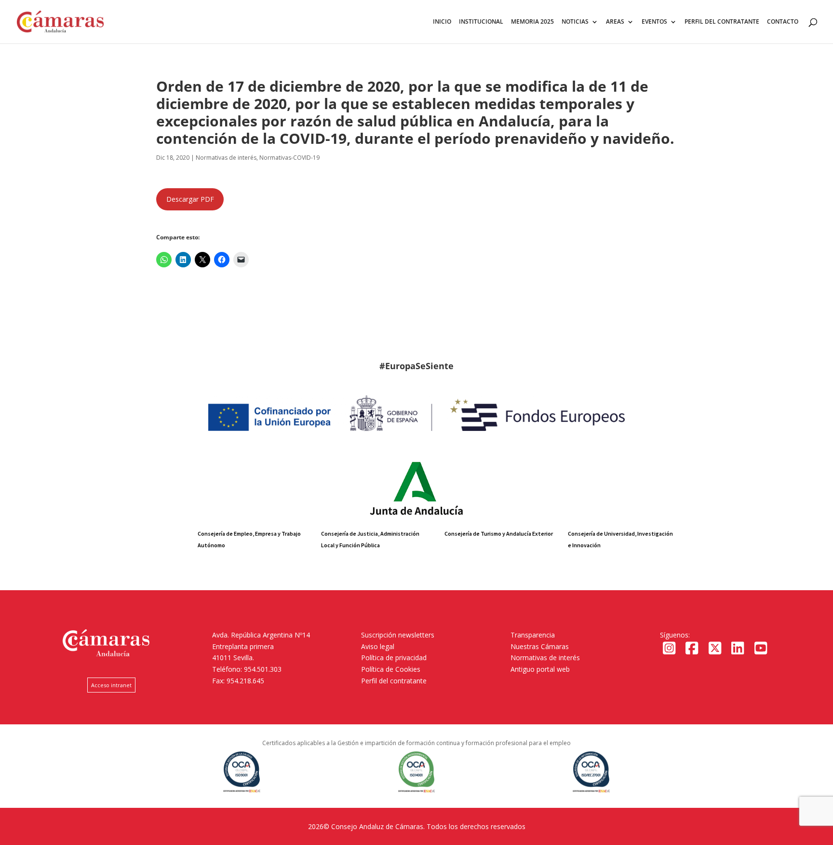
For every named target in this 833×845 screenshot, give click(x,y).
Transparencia (533, 634)
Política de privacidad (394, 657)
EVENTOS (654, 22)
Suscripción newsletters (397, 634)
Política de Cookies (390, 669)
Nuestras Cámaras (540, 646)
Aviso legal (377, 646)
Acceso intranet (111, 685)
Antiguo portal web (540, 669)
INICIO (442, 22)
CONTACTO (782, 22)
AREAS (615, 22)
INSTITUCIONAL (481, 22)
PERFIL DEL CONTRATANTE (722, 22)
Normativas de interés (545, 657)
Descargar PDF (190, 199)
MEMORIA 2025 (532, 22)
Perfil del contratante (394, 680)
